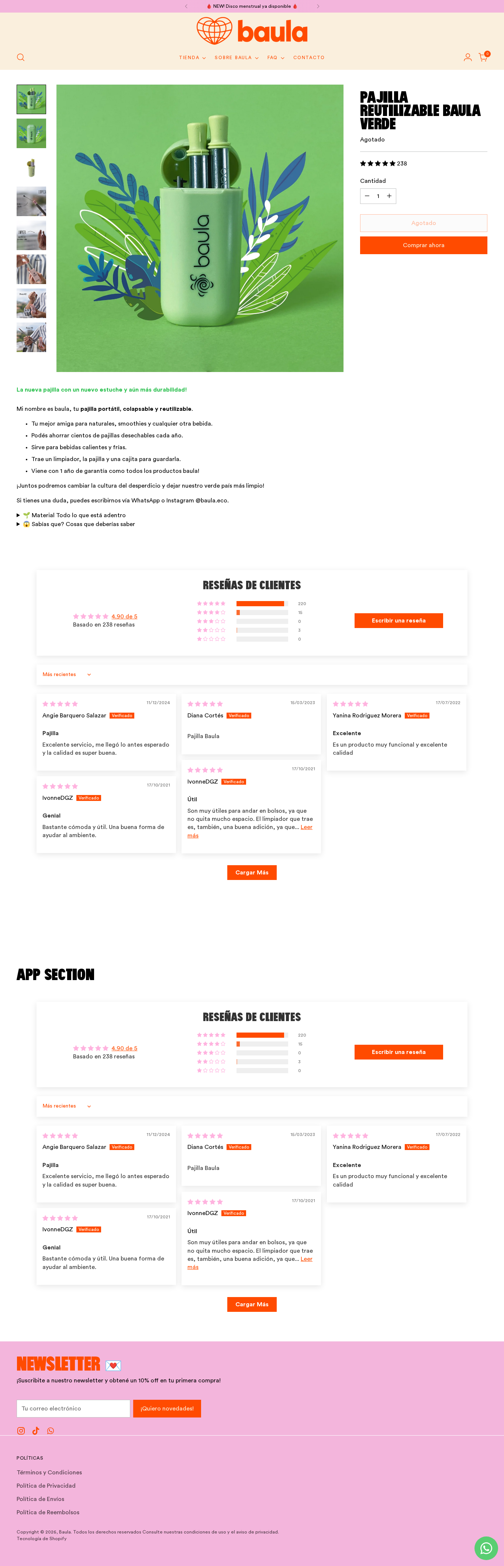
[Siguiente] (318, 6)
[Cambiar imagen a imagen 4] (31, 201)
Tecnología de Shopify (42, 1538)
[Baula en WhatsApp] (50, 1432)
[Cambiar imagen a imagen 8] (31, 337)
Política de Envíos (40, 1499)
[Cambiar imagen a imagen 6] (31, 269)
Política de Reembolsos (48, 1512)
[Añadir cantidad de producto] (389, 196)
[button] (378, 164)
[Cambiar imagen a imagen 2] (31, 133)
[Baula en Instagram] (21, 1432)
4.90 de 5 (124, 617)
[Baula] (252, 31)
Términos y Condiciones (49, 1472)
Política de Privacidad (46, 1486)
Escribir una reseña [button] (399, 621)
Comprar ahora (424, 245)
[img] (60, 704)
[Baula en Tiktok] (35, 1432)
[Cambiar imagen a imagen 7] (31, 303)
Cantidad (373, 181)
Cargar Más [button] (252, 873)
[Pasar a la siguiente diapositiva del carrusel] (481, 939)
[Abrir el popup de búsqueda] (20, 57)
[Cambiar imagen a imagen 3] (31, 167)
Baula (65, 1532)
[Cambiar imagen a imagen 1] (31, 99)
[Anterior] (186, 6)
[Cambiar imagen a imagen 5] (31, 235)
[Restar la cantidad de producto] (367, 196)
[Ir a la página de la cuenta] (467, 57)
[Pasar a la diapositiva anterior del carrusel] (464, 939)
